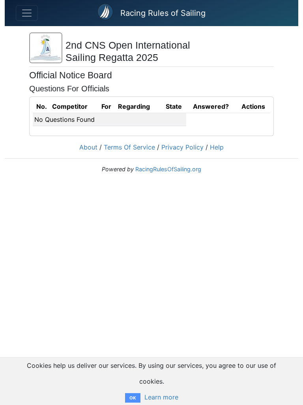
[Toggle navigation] (27, 13)
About (88, 147)
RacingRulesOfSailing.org (168, 169)
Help (217, 147)
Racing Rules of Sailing (163, 13)
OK (132, 398)
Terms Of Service (129, 147)
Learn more (161, 397)
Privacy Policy (182, 147)
